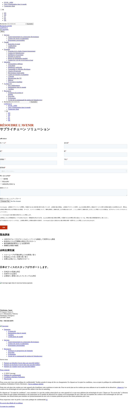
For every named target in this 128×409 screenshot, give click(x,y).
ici (46, 399)
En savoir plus (11, 403)
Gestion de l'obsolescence (16, 53)
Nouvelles (11, 96)
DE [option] (5, 20)
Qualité (6, 42)
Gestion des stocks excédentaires (18, 38)
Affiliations (11, 47)
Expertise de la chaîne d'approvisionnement (21, 51)
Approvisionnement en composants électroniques (23, 37)
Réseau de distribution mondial (18, 58)
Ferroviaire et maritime (15, 82)
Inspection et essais (14, 44)
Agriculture (11, 65)
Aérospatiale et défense (15, 64)
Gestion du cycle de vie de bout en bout (20, 60)
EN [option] (5, 13)
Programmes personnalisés (16, 40)
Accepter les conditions (7, 406)
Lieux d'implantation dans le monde (15, 4)
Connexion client (9, 6)
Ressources (7, 91)
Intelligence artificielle (15, 67)
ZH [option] (5, 15)
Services (6, 35)
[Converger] (4, 29)
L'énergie (11, 76)
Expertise (7, 49)
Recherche (3, 24)
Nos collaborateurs (14, 85)
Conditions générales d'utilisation (14, 377)
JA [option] (5, 17)
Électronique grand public (16, 73)
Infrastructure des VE (15, 78)
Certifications (12, 46)
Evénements (12, 98)
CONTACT (4, 27)
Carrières (11, 89)
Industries (7, 62)
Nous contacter (5, 370)
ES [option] (5, 18)
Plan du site (7, 379)
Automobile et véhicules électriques (19, 69)
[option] (66, 13)
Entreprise (7, 329)
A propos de (8, 84)
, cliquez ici (120, 387)
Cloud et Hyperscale (14, 71)
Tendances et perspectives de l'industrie (20, 351)
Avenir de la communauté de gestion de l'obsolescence (25, 100)
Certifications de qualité (15, 337)
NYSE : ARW (8, 2)
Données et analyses (14, 56)
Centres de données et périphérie (18, 75)
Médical (10, 80)
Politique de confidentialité (12, 375)
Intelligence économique (15, 55)
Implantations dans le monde (17, 87)
